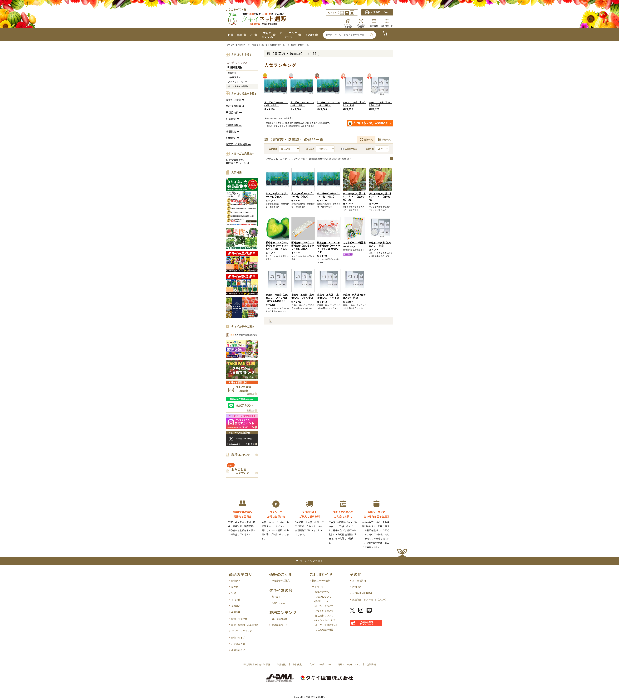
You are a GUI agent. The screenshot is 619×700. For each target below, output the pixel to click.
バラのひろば (238, 643)
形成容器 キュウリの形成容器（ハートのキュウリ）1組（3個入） (277, 245)
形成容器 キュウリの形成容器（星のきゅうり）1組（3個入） (302, 245)
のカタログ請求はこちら (244, 334)
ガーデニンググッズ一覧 (257, 45)
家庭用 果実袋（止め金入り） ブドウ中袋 (302, 296)
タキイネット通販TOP (236, 45)
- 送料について (321, 601)
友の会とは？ (278, 596)
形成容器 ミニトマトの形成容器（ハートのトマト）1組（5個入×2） (328, 247)
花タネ (234, 587)
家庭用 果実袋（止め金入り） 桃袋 (354, 104)
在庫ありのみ (351, 148)
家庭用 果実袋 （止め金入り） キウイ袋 (328, 296)
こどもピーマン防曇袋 (354, 242)
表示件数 (370, 148)
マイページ (317, 587)
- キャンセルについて (325, 620)
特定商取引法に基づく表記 (256, 664)
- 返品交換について (323, 615)
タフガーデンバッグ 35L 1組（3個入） (302, 104)
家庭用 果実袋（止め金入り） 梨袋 (380, 104)
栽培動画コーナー (281, 625)
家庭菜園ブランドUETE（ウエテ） (370, 599)
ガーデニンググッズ (237, 62)
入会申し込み (278, 602)
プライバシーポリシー (319, 664)
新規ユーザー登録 (321, 580)
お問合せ (374, 25)
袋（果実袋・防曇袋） (238, 86)
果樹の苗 (235, 612)
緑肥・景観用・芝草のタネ (244, 624)
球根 (233, 593)
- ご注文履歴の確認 (323, 629)
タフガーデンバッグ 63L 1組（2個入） (328, 104)
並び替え (273, 148)
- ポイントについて (323, 606)
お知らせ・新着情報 (362, 593)
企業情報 (371, 664)
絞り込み (310, 148)
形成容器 (232, 72)
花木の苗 (235, 605)
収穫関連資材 (234, 67)
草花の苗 (235, 599)
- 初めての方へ (321, 592)
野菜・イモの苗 (239, 618)
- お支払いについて (323, 610)
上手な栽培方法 (279, 618)
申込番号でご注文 (281, 580)
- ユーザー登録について (326, 624)
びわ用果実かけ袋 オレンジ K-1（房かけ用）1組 (354, 196)
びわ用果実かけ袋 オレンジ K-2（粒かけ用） (380, 196)
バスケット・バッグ (237, 81)
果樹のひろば (238, 650)
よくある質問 (359, 580)
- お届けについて (322, 596)
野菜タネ (235, 580)
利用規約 (281, 664)
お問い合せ (358, 587)
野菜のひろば (238, 637)
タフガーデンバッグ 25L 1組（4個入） (276, 104)
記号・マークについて (349, 664)
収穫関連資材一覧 (277, 45)
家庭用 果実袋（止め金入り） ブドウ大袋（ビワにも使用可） (277, 297)
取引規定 (297, 664)
